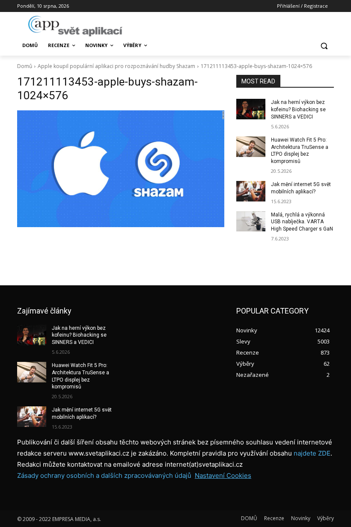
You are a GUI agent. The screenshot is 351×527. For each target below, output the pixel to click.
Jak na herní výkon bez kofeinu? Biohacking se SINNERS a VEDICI (298, 109)
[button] (324, 46)
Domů (24, 66)
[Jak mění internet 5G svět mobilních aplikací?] (250, 191)
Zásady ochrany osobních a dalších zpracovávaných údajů (104, 475)
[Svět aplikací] (75, 26)
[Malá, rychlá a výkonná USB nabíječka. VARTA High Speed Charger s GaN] (250, 221)
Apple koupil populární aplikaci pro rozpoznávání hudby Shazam (116, 66)
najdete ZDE (312, 453)
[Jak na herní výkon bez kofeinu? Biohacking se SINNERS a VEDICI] (250, 109)
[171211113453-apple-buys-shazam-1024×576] (120, 168)
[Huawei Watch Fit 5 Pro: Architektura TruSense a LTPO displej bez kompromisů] (250, 146)
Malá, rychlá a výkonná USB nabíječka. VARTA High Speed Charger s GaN (302, 222)
